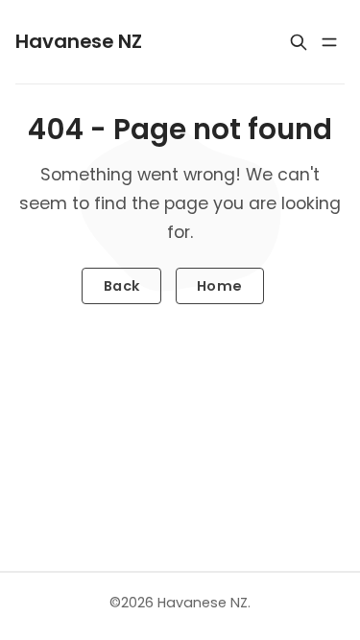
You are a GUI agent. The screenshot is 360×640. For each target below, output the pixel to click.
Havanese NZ (202, 602)
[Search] (298, 42)
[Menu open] (329, 42)
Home (220, 286)
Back (122, 286)
